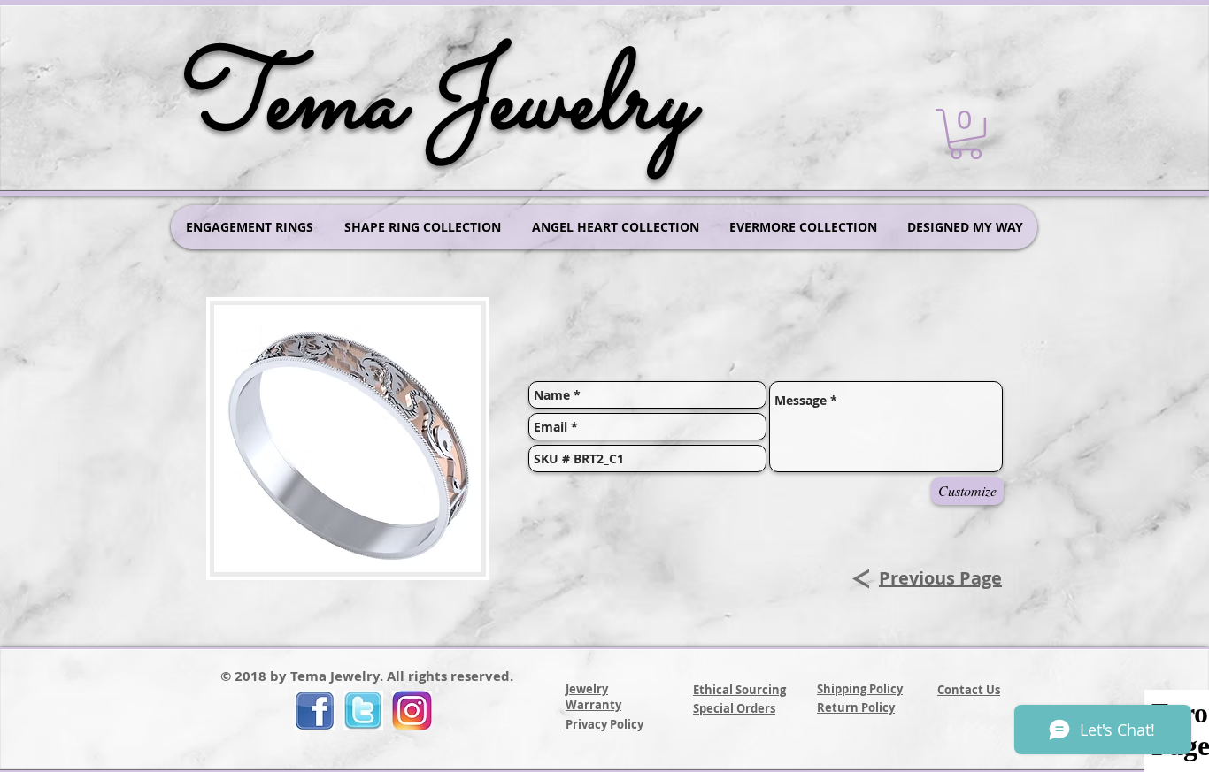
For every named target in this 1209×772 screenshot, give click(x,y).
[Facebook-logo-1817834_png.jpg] (315, 710)
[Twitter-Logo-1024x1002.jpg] (363, 710)
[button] (966, 134)
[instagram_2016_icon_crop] (412, 710)
